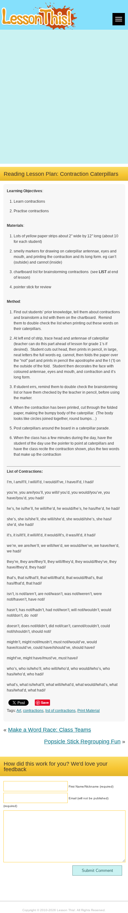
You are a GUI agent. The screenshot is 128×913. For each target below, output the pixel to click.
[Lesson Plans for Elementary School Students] (39, 15)
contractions (33, 710)
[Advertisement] (64, 96)
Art (18, 710)
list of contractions (60, 710)
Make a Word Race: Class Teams (49, 730)
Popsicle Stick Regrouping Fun (82, 741)
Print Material (88, 710)
